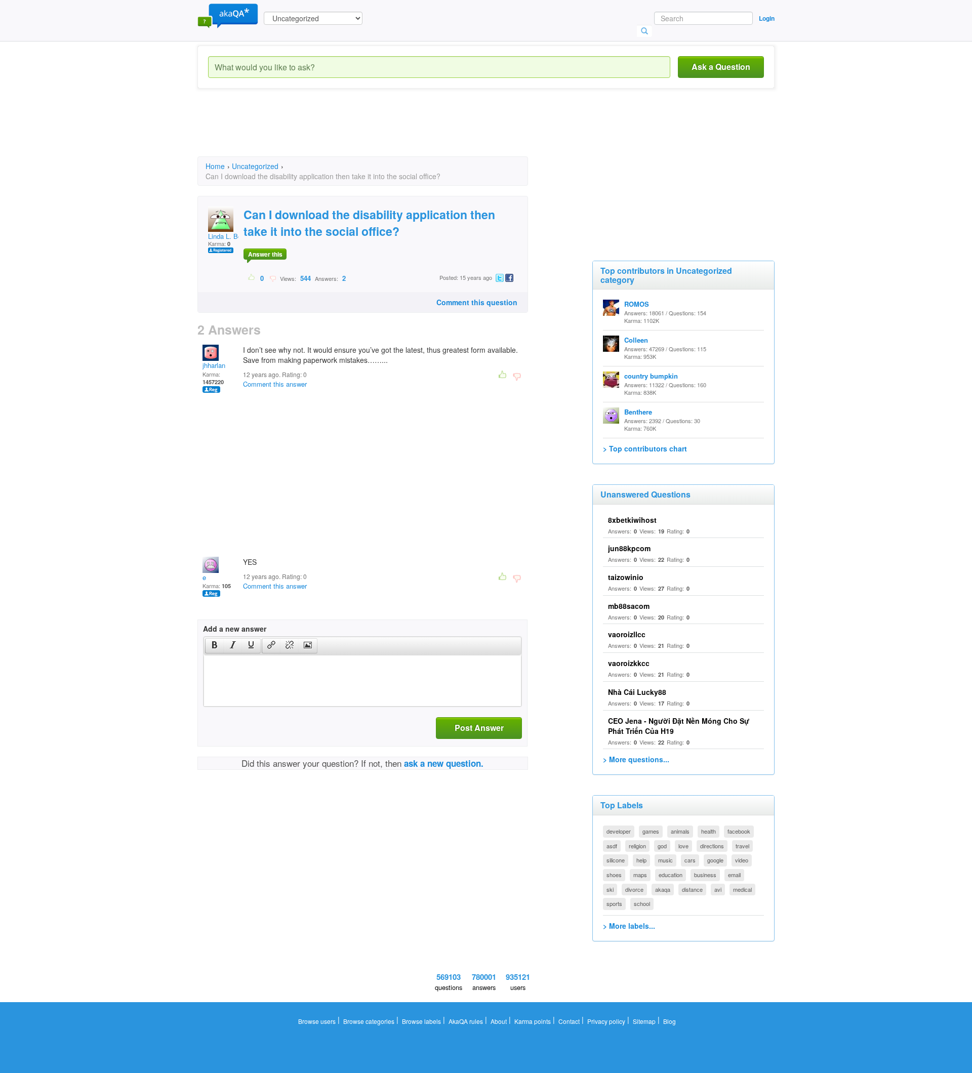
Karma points (532, 1021)
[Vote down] (272, 278)
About (499, 1021)
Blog (669, 1021)
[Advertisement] (381, 131)
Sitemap (644, 1021)
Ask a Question (721, 66)
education (670, 875)
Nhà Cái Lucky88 (637, 692)
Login (767, 18)
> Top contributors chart (645, 448)
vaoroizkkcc (629, 663)
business (705, 875)
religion (637, 846)
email (734, 875)
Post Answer (479, 727)
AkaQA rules (466, 1021)
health (708, 831)
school (642, 903)
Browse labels (421, 1021)
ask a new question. (443, 763)
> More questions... (636, 759)
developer (618, 831)
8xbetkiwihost (632, 520)
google (715, 860)
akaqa (662, 889)
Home (215, 166)
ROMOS (636, 304)
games (650, 831)
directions (712, 846)
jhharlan (213, 365)
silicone (615, 860)
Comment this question (476, 302)
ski (610, 889)
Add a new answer (234, 629)
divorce (634, 889)
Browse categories (368, 1021)
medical (742, 889)
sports (614, 903)
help (641, 860)
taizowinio (625, 577)
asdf (611, 846)
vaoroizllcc (626, 634)
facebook (738, 831)
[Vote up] (252, 278)
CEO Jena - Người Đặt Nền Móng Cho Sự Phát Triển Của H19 (678, 726)
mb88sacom (629, 606)
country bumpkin (651, 376)
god (662, 846)
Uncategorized (255, 166)
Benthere (638, 412)
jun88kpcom (629, 548)
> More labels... (629, 926)
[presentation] (215, 646)
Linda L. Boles (229, 236)
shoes (614, 875)
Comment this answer (275, 384)
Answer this (265, 254)
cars (690, 860)
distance (692, 889)
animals (680, 831)
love (683, 846)
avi (717, 889)
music (665, 860)
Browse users (317, 1021)
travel (742, 846)
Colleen (636, 340)
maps (640, 875)
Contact (569, 1021)
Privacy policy (606, 1021)
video (741, 860)
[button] (214, 645)
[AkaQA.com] (228, 15)
